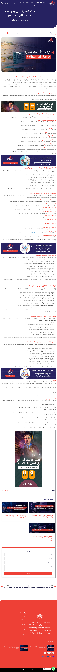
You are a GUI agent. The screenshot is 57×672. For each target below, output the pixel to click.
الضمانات (44, 5)
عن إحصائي (37, 2)
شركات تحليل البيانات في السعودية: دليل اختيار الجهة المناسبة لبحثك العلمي (42, 537)
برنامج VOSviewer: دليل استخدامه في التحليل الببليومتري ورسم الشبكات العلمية (15, 516)
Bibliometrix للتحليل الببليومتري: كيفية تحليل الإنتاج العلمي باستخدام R (42, 516)
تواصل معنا (34, 5)
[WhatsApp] (10, 3)
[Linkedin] (5, 3)
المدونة (39, 5)
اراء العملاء (22, 2)
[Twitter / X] (7, 3)
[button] (14, 4)
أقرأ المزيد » (44, 648)
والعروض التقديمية (35, 232)
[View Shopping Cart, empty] (2, 4)
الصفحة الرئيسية (43, 2)
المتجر (32, 2)
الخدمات (27, 2)
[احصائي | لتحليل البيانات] (52, 3)
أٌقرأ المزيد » (51, 520)
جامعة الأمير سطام (48, 116)
